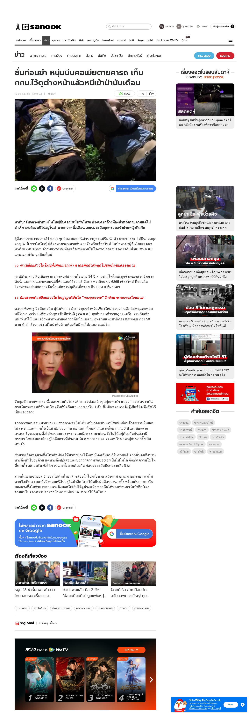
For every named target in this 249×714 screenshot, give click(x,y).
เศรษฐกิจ (93, 40)
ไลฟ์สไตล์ (108, 40)
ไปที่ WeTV (131, 650)
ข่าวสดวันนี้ (185, 430)
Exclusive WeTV (167, 40)
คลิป (150, 40)
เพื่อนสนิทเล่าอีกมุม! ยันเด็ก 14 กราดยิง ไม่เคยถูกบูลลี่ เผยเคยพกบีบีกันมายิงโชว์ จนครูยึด (205, 276)
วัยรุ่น (140, 40)
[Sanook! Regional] (25, 623)
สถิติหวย (184, 451)
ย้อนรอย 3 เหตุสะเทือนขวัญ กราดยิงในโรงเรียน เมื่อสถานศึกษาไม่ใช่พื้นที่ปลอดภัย (205, 326)
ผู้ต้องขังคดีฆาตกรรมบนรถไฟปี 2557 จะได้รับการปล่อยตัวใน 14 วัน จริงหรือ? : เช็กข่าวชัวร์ (204, 375)
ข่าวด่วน (123, 608)
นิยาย (185, 40)
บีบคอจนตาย (105, 608)
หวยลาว (201, 430)
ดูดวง (56, 40)
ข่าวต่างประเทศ (220, 430)
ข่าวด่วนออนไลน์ (203, 423)
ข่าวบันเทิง (69, 40)
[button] (109, 26)
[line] (34, 188)
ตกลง (230, 704)
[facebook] (50, 188)
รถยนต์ (121, 40)
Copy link (67, 188)
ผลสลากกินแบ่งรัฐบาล (191, 444)
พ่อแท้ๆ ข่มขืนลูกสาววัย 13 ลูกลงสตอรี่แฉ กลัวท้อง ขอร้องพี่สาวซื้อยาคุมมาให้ (205, 125)
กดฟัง (127, 93)
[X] (42, 188)
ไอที (131, 40)
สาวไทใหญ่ (40, 608)
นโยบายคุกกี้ (216, 709)
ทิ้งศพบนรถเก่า (61, 608)
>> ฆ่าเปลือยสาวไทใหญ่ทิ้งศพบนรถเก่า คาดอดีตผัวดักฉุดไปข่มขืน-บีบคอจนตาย (75, 265)
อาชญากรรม (141, 608)
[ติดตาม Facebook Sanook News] (205, 393)
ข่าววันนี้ (199, 451)
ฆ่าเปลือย (22, 608)
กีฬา (81, 40)
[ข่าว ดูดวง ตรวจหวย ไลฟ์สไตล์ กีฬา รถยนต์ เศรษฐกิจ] (38, 26)
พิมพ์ (53, 94)
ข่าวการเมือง (186, 437)
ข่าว (46, 40)
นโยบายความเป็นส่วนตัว (198, 709)
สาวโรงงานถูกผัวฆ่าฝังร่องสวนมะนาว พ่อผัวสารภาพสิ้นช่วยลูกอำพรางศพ (204, 225)
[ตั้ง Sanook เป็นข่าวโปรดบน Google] (85, 531)
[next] (151, 679)
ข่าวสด (203, 437)
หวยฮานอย (215, 451)
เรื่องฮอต (35, 40)
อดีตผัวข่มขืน (83, 608)
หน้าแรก (21, 40)
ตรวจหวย (214, 444)
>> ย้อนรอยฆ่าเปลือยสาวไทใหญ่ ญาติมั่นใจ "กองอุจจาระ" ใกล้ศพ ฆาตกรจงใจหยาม (79, 297)
